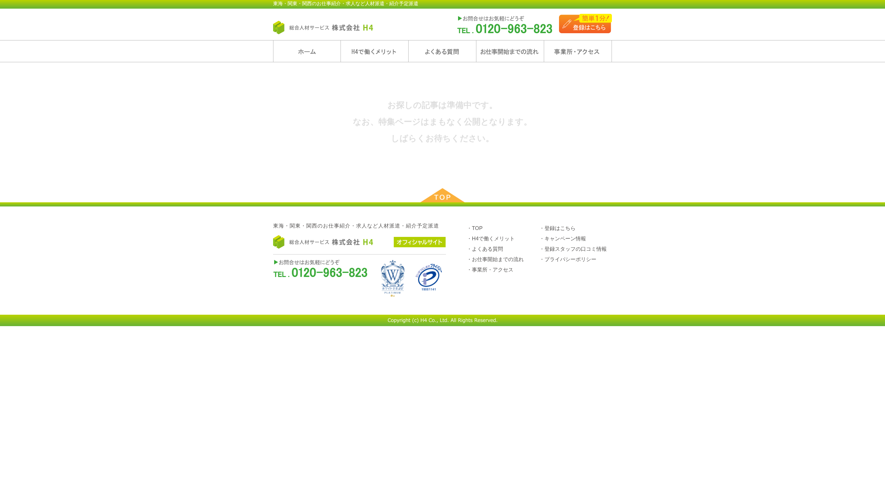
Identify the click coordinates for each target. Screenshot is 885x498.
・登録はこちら (557, 228)
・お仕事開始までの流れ (495, 259)
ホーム (307, 51)
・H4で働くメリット (491, 238)
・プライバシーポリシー (567, 259)
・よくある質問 (485, 249)
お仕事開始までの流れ (510, 51)
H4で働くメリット (374, 51)
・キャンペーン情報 (562, 238)
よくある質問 (442, 51)
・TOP (475, 228)
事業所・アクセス (578, 51)
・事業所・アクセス (490, 270)
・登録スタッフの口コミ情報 (573, 249)
